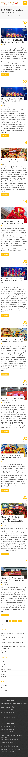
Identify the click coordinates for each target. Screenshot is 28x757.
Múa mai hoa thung (6, 669)
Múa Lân (4, 164)
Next (20, 620)
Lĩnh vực (3, 664)
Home (2, 15)
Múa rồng (3, 671)
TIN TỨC (8, 44)
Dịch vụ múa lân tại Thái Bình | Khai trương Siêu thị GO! (11, 457)
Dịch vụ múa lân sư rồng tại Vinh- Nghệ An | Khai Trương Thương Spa (12, 580)
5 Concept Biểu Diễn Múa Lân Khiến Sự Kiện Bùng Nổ (12, 222)
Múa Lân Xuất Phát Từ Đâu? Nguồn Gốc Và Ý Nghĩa (12, 399)
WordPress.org (5, 690)
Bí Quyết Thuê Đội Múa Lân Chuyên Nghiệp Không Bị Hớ (12, 41)
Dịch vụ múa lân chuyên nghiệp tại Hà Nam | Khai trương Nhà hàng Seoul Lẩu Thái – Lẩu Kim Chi (12, 520)
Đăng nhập (4, 685)
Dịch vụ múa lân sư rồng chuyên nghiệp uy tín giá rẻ (14, 703)
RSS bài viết (4, 687)
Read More (5, 74)
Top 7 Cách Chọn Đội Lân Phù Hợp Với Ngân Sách (11, 161)
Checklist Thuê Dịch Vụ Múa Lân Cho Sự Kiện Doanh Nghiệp (12, 101)
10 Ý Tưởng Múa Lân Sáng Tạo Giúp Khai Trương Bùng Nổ (12, 280)
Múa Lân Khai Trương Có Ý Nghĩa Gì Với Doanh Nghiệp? (12, 340)
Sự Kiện (3, 44)
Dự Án (3, 584)
